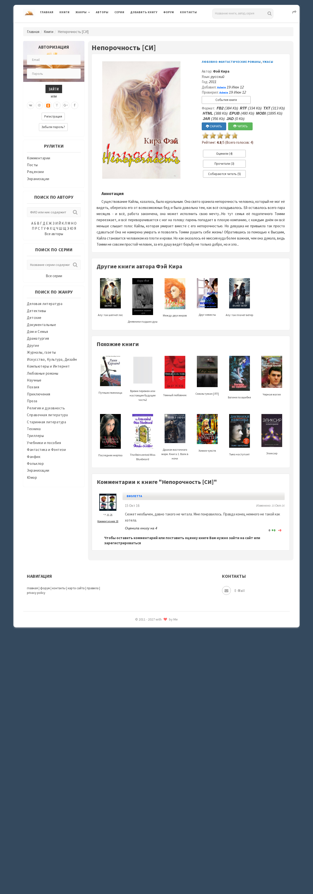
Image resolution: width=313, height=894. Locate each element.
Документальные (41, 324)
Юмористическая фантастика (156, 877)
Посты (32, 165)
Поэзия (33, 387)
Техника (34, 428)
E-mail (240, 590)
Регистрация (53, 116)
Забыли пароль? (53, 127)
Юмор (32, 477)
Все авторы (54, 233)
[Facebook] (74, 105)
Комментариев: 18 (107, 521)
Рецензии (35, 171)
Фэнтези (138, 812)
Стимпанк (139, 757)
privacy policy (36, 593)
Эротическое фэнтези (149, 866)
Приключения (38, 394)
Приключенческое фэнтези (154, 669)
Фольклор (35, 463)
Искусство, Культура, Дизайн (52, 359)
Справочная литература (47, 415)
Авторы (102, 12)
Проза (32, 401)
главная (32, 588)
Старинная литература (46, 422)
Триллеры (35, 435)
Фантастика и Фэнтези (46, 449)
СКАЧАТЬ (215, 126)
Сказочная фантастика (150, 702)
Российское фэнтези (148, 691)
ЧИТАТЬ (242, 126)
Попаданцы (140, 637)
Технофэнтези (143, 779)
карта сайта (76, 588)
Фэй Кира (221, 71)
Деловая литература (148, 25)
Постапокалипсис (146, 659)
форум (45, 588)
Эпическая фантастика (150, 833)
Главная (47, 12)
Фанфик (33, 456)
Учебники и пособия (44, 442)
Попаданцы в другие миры (153, 648)
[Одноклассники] (48, 105)
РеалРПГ (137, 680)
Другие (33, 345)
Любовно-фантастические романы (231, 62)
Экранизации (38, 178)
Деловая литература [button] (93, 25)
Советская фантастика (150, 724)
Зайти (54, 88)
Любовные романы (42, 373)
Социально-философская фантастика (163, 746)
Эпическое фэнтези (147, 844)
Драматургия (38, 338)
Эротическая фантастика (152, 855)
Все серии (54, 275)
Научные (34, 380)
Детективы (36, 310)
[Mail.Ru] (39, 105)
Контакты (188, 12)
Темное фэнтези (144, 768)
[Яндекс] (57, 105)
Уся (134, 801)
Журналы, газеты (41, 352)
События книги (226, 100)
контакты (59, 588)
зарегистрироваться (122, 543)
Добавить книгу (143, 12)
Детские (34, 317)
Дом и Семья (37, 331)
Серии (119, 12)
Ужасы (136, 790)
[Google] (65, 105)
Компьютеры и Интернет (48, 366)
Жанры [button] (81, 12)
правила (93, 588)
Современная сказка (148, 735)
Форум (168, 12)
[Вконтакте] (30, 105)
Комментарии (38, 158)
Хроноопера (141, 822)
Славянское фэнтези (148, 713)
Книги (64, 12)
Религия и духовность (46, 408)
